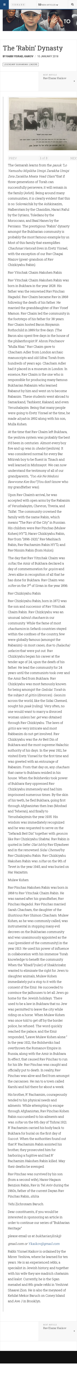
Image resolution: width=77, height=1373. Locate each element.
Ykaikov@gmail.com (43, 1243)
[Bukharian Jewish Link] (18, 4)
